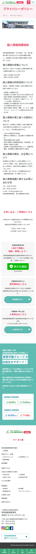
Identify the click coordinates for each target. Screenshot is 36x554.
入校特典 (5, 451)
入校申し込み (5, 495)
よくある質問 (5, 481)
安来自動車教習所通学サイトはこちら (11, 537)
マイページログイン (28, 3)
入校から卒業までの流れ (9, 472)
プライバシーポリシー (24, 491)
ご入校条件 (21, 474)
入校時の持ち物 (22, 477)
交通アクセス (5, 468)
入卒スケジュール (8, 457)
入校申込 (17, 329)
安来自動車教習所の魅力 (9, 448)
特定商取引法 (6, 491)
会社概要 (20, 488)
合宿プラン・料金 (7, 454)
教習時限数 (6, 459)
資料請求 (17, 299)
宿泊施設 (4, 463)
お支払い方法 (6, 477)
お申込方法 (6, 474)
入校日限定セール (23, 457)
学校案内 (4, 486)
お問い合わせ (5, 502)
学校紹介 (5, 488)
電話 (22, 552)
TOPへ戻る (17, 440)
